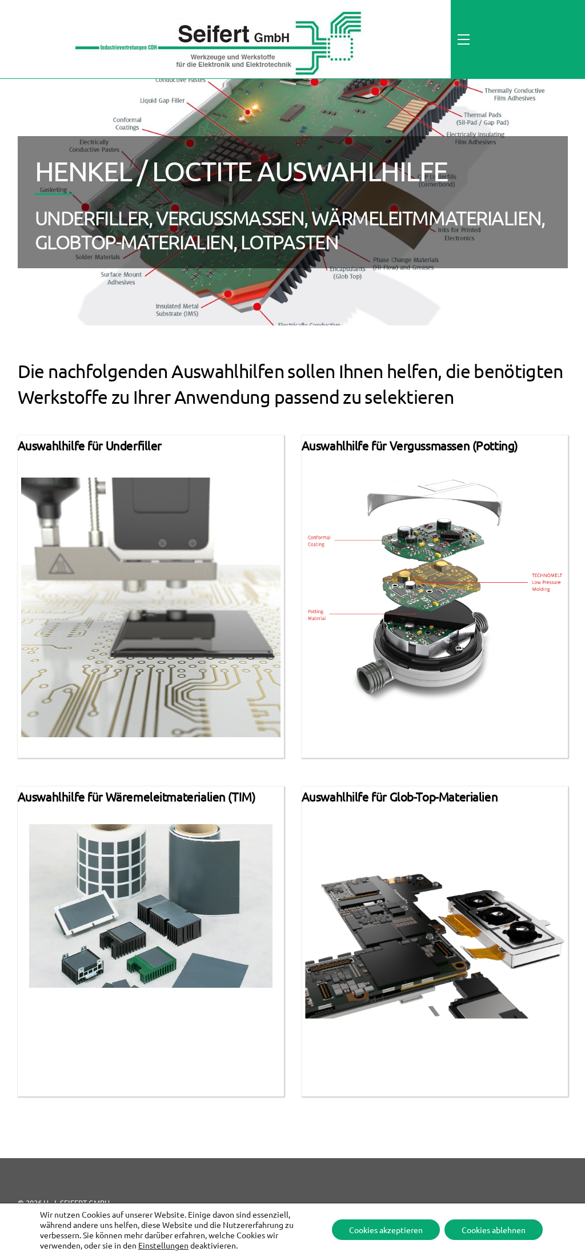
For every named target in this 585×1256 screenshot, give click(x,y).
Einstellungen (163, 1245)
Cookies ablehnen (494, 1230)
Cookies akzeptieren (386, 1230)
